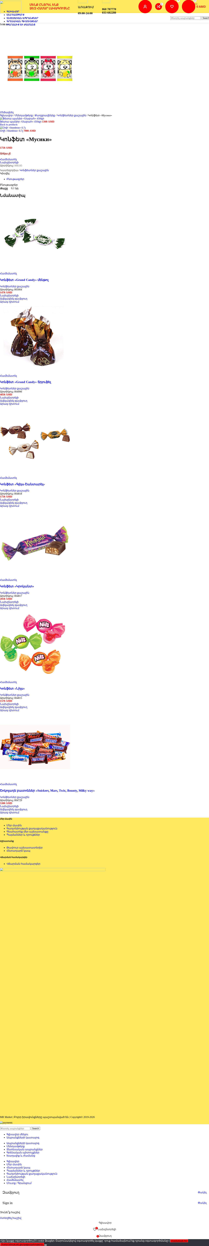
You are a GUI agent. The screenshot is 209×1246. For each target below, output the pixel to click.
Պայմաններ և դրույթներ (23, 834)
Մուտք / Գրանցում (19, 1183)
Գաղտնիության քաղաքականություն (32, 828)
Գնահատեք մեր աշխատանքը (27, 831)
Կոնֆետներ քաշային (72, 115)
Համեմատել (15, 1180)
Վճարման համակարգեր (23, 863)
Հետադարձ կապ (18, 850)
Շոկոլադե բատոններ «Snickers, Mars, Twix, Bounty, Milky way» (47, 790)
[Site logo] (10, 13)
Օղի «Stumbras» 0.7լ (12, 130)
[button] (13, 298)
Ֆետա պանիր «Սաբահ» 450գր (21, 121)
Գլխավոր (6, 115)
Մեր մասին (14, 825)
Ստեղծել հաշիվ (10, 1218)
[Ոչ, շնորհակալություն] (45, 1245)
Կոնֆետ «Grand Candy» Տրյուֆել (25, 382)
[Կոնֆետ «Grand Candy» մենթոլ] (35, 270)
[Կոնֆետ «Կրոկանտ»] (35, 576)
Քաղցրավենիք (45, 115)
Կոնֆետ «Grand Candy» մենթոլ (24, 280)
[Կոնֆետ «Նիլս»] (35, 679)
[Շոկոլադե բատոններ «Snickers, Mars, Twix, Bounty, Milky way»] (35, 781)
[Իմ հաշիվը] (145, 6)
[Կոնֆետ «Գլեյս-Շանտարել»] (35, 474)
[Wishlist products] (172, 6)
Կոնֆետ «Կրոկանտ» (17, 586)
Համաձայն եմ (179, 1241)
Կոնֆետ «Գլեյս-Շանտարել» (22, 484)
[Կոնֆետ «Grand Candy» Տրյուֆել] (35, 372)
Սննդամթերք (24, 115)
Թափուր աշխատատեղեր (25, 847)
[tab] (15, 179)
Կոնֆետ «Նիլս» (12, 688)
